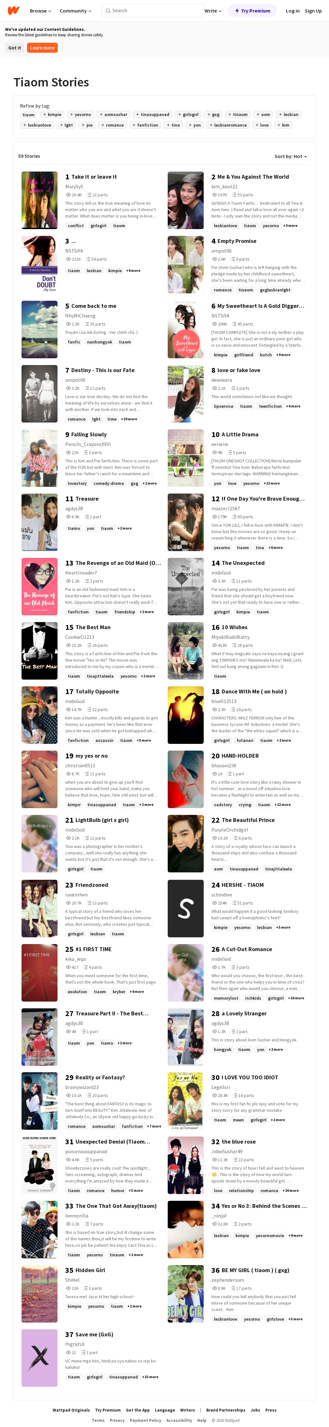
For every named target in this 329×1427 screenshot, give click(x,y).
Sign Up (313, 10)
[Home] (14, 10)
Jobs (255, 1410)
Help (202, 1420)
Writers (187, 1410)
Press (271, 1410)
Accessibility (179, 1420)
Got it (14, 48)
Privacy (117, 1420)
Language (165, 1410)
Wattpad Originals (71, 1410)
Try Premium (256, 10)
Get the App (138, 1410)
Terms (98, 1420)
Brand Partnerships (225, 1410)
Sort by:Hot (288, 156)
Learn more (42, 48)
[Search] (108, 11)
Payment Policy (145, 1420)
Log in (293, 10)
